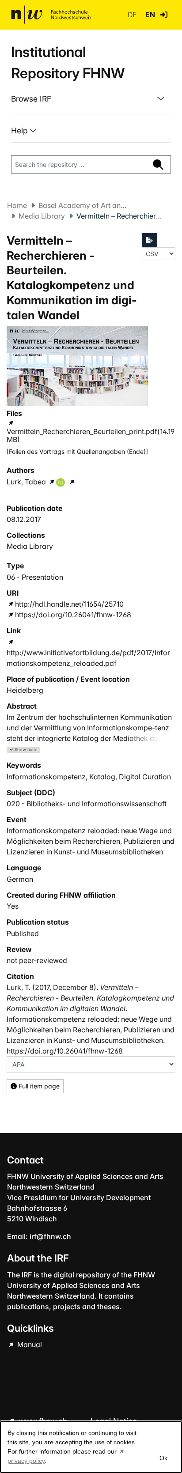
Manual (28, 1344)
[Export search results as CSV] (150, 240)
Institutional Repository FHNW (68, 62)
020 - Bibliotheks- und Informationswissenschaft (87, 803)
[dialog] (91, 1447)
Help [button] (20, 130)
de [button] (133, 14)
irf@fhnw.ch (50, 1236)
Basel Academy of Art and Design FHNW (82, 205)
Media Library (42, 216)
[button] (164, 15)
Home (17, 205)
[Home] (51, 14)
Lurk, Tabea (26, 481)
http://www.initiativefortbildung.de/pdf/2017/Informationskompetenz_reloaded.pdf (88, 658)
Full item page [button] (38, 1086)
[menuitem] (91, 99)
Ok (163, 1458)
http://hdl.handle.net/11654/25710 (69, 604)
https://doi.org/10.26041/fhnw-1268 (73, 614)
